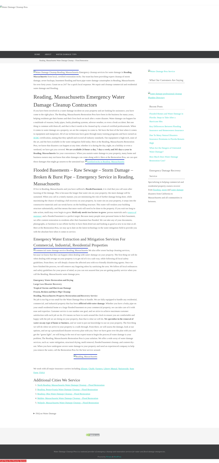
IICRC (36, 138)
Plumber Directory (156, 97)
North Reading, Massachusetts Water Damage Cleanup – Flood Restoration (71, 385)
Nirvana (109, 457)
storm (164, 190)
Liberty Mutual (110, 368)
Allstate (83, 368)
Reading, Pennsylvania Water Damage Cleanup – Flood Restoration (67, 389)
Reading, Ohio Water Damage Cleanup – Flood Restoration (63, 394)
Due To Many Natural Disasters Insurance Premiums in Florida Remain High (166, 139)
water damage (177, 190)
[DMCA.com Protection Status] (93, 435)
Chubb (91, 368)
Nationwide (123, 368)
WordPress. (118, 457)
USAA (42, 372)
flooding (157, 190)
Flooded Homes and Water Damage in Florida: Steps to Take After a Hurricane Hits (166, 118)
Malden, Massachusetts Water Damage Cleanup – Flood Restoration (67, 398)
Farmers (99, 368)
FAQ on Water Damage (46, 413)
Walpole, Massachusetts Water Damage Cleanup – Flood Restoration (68, 403)
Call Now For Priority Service (13, 461)
